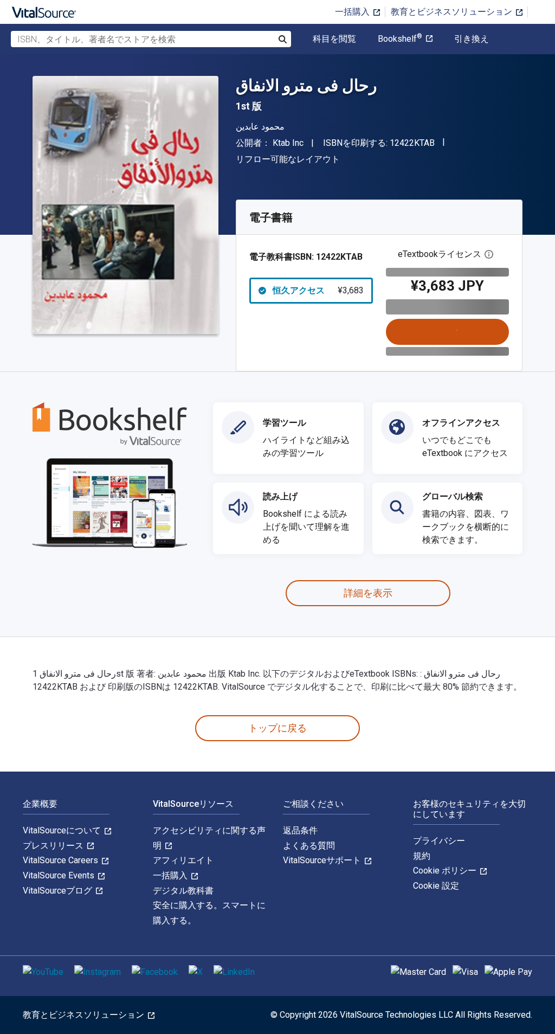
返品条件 (300, 830)
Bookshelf (400, 39)
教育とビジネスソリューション (452, 12)
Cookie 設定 (436, 886)
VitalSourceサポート (323, 860)
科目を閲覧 (334, 39)
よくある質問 (309, 845)
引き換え (471, 39)
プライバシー (439, 841)
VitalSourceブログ (58, 890)
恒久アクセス (318, 290)
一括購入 (353, 12)
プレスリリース (54, 845)
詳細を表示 (368, 593)
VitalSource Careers (61, 860)
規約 (421, 856)
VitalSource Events (59, 875)
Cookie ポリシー (446, 870)
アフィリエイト (183, 860)
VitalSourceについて (63, 830)
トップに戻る (277, 728)
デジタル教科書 (183, 890)
